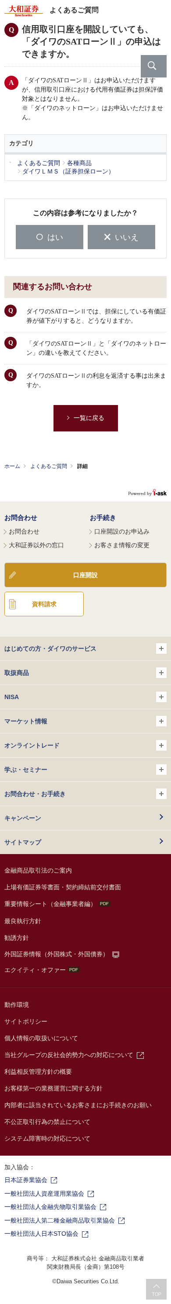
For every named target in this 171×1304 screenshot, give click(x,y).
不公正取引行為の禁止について (47, 1121)
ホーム (12, 466)
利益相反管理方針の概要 (38, 1071)
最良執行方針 (22, 921)
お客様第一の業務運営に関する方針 (53, 1088)
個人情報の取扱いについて (41, 1038)
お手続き (103, 517)
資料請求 (44, 604)
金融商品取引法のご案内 (38, 870)
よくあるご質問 (48, 466)
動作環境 (16, 1004)
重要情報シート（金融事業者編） (50, 903)
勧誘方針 (16, 937)
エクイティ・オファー (35, 969)
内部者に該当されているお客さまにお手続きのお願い (78, 1105)
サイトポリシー (25, 1021)
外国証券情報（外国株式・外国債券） (56, 954)
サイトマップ (22, 842)
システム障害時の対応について (47, 1138)
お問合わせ (20, 517)
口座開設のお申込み (122, 531)
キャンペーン (22, 817)
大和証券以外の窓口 (36, 545)
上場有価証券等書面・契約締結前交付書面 (62, 887)
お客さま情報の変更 (122, 545)
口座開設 (85, 574)
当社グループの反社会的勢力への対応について (68, 1054)
